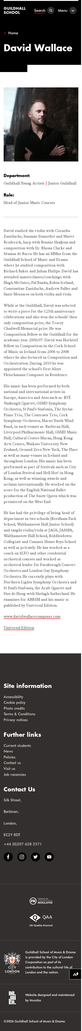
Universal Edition (19, 628)
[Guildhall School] (15, 10)
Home (13, 33)
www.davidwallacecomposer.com (32, 617)
